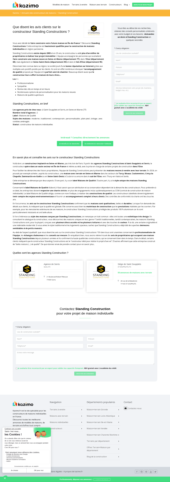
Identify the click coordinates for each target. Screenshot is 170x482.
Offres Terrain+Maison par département (98, 449)
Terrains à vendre (79, 4)
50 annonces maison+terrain (98, 144)
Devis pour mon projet (143, 5)
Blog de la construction (97, 456)
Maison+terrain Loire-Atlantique (101, 416)
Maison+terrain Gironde (97, 409)
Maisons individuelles (59, 422)
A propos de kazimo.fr (73, 471)
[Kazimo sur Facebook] (137, 471)
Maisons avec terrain (59, 416)
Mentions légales (54, 471)
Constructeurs (115, 4)
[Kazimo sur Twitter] (155, 471)
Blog (126, 4)
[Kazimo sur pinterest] (146, 471)
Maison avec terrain (98, 4)
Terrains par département (98, 441)
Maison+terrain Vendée (97, 428)
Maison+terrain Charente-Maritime (102, 435)
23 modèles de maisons (69, 144)
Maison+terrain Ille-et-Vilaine (99, 422)
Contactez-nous (135, 408)
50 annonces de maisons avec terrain (135, 272)
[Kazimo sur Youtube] (151, 471)
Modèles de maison (61, 4)
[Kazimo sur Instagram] (141, 471)
